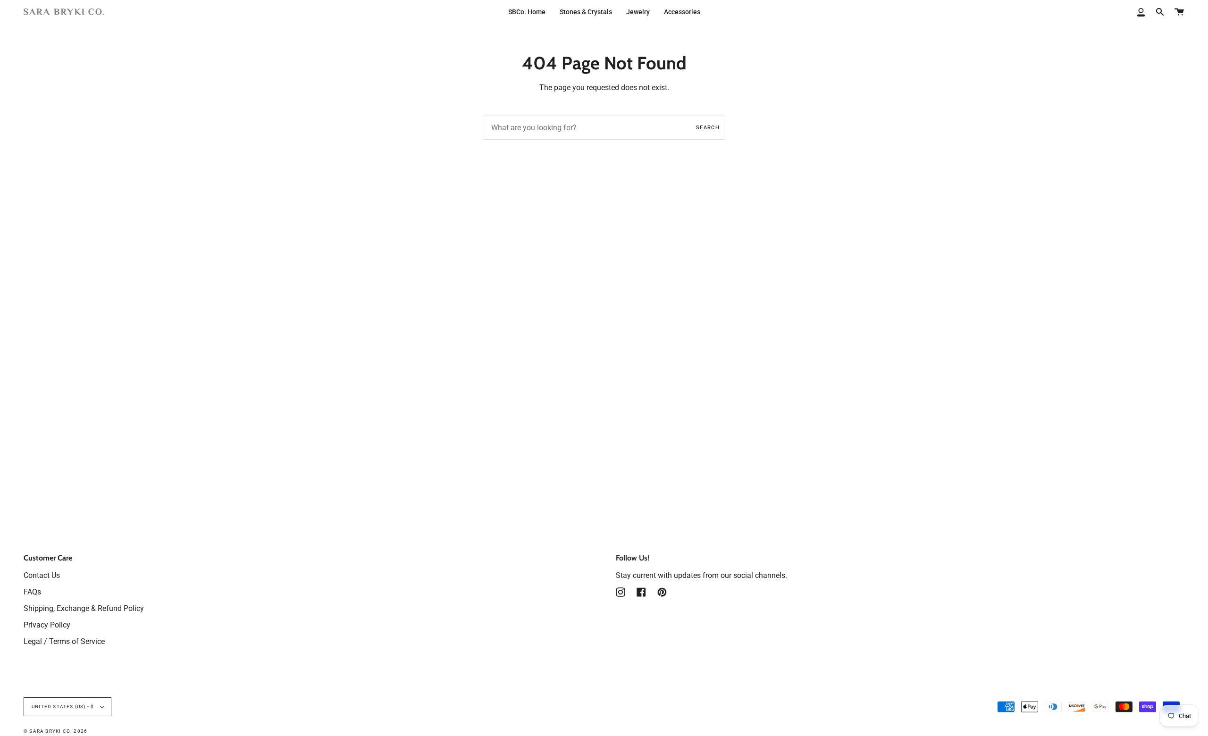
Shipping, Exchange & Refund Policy (84, 608)
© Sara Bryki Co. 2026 (55, 731)
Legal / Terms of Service (64, 641)
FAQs (32, 591)
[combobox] (604, 128)
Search (708, 128)
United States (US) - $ (64, 706)
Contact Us (42, 575)
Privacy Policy (47, 624)
